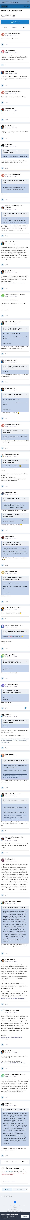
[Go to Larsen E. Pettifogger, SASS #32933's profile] (2, 207)
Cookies (15, 1207)
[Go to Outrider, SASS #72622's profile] (2, 34)
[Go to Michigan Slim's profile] (2, 656)
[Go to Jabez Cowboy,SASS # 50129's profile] (2, 295)
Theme (6, 1206)
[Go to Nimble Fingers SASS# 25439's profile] (2, 1075)
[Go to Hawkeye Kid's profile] (2, 860)
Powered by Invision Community (15, 1211)
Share (7, 1189)
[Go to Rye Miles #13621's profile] (2, 361)
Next (24, 27)
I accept (25, 1216)
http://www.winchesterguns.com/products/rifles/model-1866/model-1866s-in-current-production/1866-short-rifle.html (14, 740)
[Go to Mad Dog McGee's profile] (2, 572)
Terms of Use (6, 1218)
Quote (6, 44)
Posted (11, 35)
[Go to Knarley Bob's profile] (2, 72)
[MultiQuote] (2, 44)
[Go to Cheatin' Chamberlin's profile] (2, 1011)
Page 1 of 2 (15, 27)
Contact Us (22, 1206)
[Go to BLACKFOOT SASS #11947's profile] (2, 626)
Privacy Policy (14, 1206)
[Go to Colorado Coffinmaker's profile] (2, 609)
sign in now (9, 1171)
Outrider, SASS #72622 (9, 15)
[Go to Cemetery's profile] (2, 145)
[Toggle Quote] (3, 151)
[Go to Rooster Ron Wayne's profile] (2, 455)
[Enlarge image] (18, 412)
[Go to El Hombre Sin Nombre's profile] (2, 243)
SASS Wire (12, 16)
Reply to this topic (15, 22)
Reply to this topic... (9, 1181)
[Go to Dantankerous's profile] (2, 127)
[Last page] (28, 27)
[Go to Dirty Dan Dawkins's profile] (2, 685)
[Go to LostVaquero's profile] (2, 755)
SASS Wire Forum (9, 2)
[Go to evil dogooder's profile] (2, 51)
